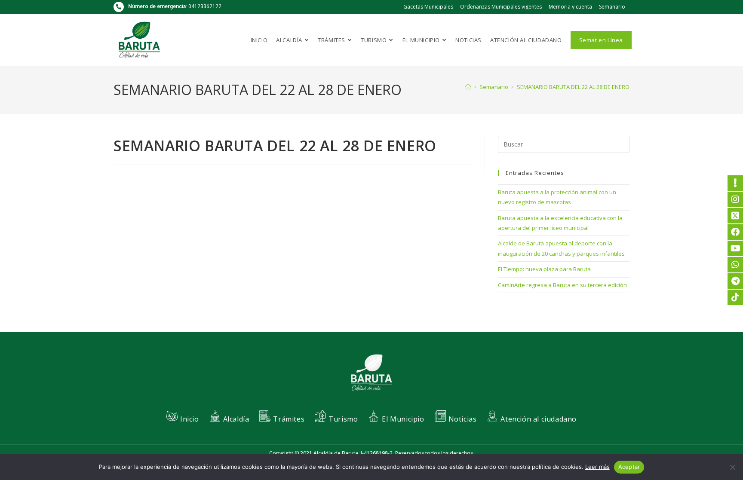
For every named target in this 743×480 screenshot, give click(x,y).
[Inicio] (468, 87)
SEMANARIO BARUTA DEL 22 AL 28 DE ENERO (573, 87)
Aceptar (629, 466)
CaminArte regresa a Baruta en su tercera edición (562, 285)
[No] (732, 467)
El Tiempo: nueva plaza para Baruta (544, 269)
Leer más (597, 466)
